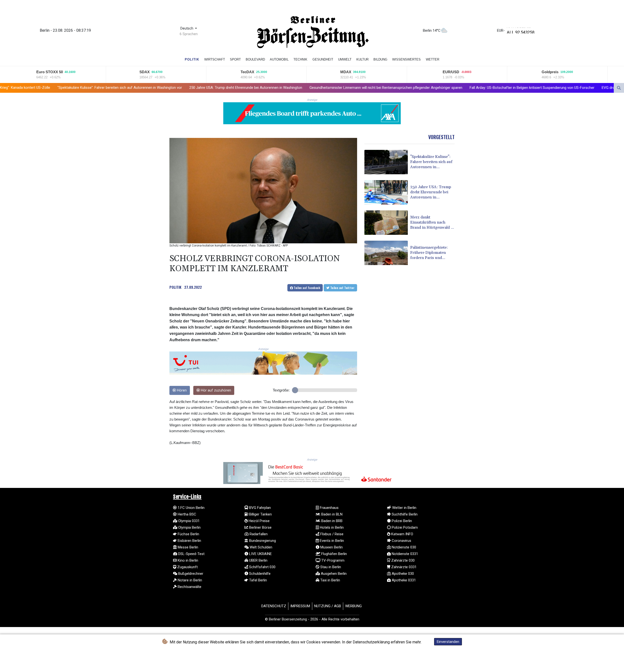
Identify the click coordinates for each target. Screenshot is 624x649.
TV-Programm (332, 560)
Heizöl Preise (259, 521)
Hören (181, 390)
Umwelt (344, 59)
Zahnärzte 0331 (403, 567)
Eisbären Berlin (189, 540)
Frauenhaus (329, 507)
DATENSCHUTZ (273, 606)
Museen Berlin (331, 547)
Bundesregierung (262, 540)
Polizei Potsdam (404, 527)
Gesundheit (322, 59)
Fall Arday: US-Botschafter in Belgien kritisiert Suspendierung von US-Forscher (452, 87)
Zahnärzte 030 (402, 560)
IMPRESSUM (300, 606)
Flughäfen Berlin (333, 554)
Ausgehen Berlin (333, 573)
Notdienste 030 (403, 547)
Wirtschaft (214, 59)
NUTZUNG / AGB (327, 606)
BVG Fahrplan (259, 507)
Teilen (306, 288)
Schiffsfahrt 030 (261, 567)
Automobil (279, 59)
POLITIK (175, 287)
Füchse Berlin (188, 534)
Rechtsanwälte (189, 587)
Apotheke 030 (402, 573)
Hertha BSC (186, 514)
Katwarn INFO (401, 534)
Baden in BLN (331, 514)
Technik (300, 59)
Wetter (432, 59)
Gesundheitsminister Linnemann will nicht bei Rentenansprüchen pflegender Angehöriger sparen (305, 87)
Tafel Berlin (257, 580)
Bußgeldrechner (190, 573)
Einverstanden (448, 641)
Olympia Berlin (189, 527)
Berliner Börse (260, 527)
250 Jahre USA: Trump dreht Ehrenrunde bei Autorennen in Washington (165, 87)
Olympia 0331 (188, 521)
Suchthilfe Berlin (404, 514)
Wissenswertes (406, 59)
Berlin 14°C (431, 30)
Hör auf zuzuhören (215, 390)
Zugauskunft (187, 567)
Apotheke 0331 (403, 580)
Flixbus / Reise (331, 534)
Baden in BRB (331, 521)
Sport (235, 59)
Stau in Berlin (330, 567)
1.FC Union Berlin (191, 507)
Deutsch (187, 28)
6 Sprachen (189, 34)
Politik (192, 59)
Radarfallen (258, 534)
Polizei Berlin (401, 521)
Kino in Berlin (187, 560)
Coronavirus (401, 540)
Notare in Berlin (189, 580)
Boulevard (255, 59)
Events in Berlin (331, 540)
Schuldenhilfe (259, 573)
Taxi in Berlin (329, 580)
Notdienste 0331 (404, 554)
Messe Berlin (187, 547)
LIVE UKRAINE (260, 554)
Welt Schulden (260, 547)
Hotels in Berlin (331, 527)
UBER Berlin (257, 560)
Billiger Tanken (260, 514)
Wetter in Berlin (403, 507)
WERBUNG (353, 606)
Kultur (362, 59)
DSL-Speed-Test (191, 554)
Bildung (380, 59)
